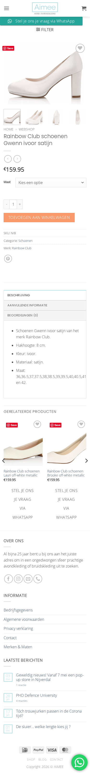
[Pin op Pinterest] (8, 259)
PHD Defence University (36, 695)
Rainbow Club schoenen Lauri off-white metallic (22, 473)
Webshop (27, 129)
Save (10, 48)
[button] (6, 8)
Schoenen (25, 240)
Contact (10, 637)
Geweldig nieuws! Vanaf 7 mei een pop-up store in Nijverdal (50, 677)
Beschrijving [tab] (18, 295)
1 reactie (26, 685)
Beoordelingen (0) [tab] (22, 315)
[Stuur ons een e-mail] (28, 578)
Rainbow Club (21, 248)
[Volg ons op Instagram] (18, 578)
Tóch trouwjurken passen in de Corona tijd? (49, 713)
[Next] (78, 73)
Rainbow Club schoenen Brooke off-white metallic (66, 473)
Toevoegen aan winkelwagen (39, 217)
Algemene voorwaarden (24, 619)
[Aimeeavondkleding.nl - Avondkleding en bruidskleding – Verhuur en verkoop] (45, 8)
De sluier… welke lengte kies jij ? (43, 726)
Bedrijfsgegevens (18, 610)
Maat (7, 182)
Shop (31, 759)
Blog (42, 759)
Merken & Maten (18, 646)
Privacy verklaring (18, 628)
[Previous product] (17, 158)
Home (8, 129)
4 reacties (27, 700)
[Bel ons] (37, 578)
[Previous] (11, 73)
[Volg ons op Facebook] (8, 578)
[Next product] (8, 158)
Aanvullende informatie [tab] (27, 305)
